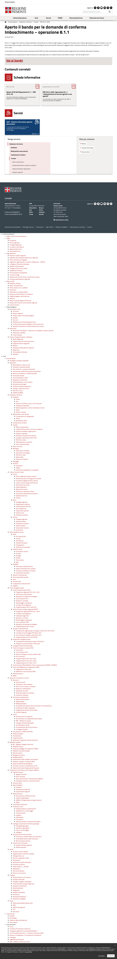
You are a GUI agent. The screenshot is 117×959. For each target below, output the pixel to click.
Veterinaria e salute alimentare (22, 862)
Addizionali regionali (19, 907)
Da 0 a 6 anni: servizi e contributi (25, 686)
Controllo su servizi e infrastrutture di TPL (25, 766)
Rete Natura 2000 (21, 421)
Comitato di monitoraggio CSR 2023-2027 (28, 633)
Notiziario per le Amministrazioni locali (24, 322)
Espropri (15, 318)
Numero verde (58, 206)
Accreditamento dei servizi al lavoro (26, 727)
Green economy (17, 446)
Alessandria (33, 208)
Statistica (15, 354)
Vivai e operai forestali (22, 444)
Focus (11, 927)
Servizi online (86, 152)
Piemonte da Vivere (97, 18)
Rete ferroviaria (17, 753)
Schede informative (87, 148)
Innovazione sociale (22, 551)
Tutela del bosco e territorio (24, 442)
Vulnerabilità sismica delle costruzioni (27, 839)
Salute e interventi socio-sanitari (25, 569)
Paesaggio (16, 461)
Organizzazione (11, 253)
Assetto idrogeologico (22, 798)
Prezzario (19, 787)
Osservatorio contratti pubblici (19, 292)
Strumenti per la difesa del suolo (25, 796)
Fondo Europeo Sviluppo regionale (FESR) (25, 609)
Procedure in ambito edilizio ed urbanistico (29, 837)
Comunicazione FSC (22, 652)
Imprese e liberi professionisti (18, 920)
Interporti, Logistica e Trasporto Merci (24, 761)
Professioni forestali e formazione (26, 436)
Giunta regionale (14, 243)
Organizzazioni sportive (23, 504)
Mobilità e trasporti (15, 742)
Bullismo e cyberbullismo (23, 689)
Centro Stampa (17, 335)
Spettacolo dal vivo (21, 496)
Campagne (13, 937)
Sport (14, 500)
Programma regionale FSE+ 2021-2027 (28, 592)
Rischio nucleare (21, 412)
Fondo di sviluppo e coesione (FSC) (23, 648)
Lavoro (15, 714)
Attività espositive (21, 487)
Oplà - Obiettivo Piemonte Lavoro (20, 942)
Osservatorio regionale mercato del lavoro (25, 740)
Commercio (16, 894)
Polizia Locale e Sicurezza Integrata (23, 316)
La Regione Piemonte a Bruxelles (19, 264)
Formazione (19, 819)
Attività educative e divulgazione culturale (28, 478)
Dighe (17, 802)
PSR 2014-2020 (21, 440)
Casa (14, 579)
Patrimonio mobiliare (19, 333)
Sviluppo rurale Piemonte (20, 629)
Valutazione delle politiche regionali (23, 348)
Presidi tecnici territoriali (20, 843)
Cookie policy (39, 227)
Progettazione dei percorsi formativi (26, 710)
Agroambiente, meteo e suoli (21, 365)
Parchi (18, 418)
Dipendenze (16, 869)
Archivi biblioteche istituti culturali (26, 476)
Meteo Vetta (19, 457)
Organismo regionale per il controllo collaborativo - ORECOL (27, 262)
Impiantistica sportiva (22, 511)
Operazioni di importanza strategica (26, 596)
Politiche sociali (17, 549)
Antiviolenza (19, 541)
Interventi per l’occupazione (24, 716)
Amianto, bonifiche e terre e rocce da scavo (29, 403)
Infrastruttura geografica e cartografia (27, 470)
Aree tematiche (11, 358)
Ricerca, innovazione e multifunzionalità (25, 373)
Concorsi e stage (14, 275)
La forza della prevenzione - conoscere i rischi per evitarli (27, 933)
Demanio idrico (17, 783)
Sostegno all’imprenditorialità (25, 723)
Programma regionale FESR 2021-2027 (28, 611)
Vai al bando (14, 60)
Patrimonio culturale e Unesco (25, 491)
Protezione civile (18, 807)
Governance (19, 650)
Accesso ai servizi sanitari (20, 852)
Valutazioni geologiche (22, 828)
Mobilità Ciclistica (18, 746)
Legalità (15, 586)
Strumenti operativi (18, 871)
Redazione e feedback (61, 227)
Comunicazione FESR (22, 622)
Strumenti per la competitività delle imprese (29, 719)
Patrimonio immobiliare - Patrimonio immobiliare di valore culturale (33, 331)
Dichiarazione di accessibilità (12, 227)
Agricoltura (13, 363)
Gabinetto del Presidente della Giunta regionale (24, 258)
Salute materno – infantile (20, 867)
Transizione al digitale (19, 899)
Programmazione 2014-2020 (25, 626)
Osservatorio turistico (22, 528)
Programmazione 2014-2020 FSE (26, 607)
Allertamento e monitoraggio (24, 811)
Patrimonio (13, 328)
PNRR (60, 18)
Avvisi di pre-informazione (24, 594)
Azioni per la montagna (23, 453)
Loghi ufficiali (49, 227)
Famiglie (18, 556)
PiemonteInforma (76, 18)
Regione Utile (10, 281)
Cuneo (31, 214)
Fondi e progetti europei (17, 588)
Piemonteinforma (15, 251)
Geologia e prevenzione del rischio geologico (26, 824)
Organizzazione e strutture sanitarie (23, 854)
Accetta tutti (111, 955)
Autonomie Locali (15, 309)
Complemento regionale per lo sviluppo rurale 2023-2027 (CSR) (35, 631)
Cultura (15, 474)
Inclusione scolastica (22, 695)
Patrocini (12, 298)
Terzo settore (20, 560)
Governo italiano (10, 2)
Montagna (16, 448)
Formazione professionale (20, 697)
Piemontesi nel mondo (23, 485)
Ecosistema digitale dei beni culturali (27, 481)
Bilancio (15, 346)
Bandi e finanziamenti (16, 286)
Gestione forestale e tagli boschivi (21, 169)
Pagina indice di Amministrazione (16, 236)
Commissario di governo (20, 804)
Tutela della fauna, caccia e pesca (22, 382)
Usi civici (15, 320)
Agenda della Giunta (16, 249)
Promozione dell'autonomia (24, 566)
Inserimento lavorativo (23, 573)
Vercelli (41, 214)
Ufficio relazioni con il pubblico (19, 288)
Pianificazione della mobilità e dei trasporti (25, 759)
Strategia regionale (21, 502)
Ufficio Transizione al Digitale (18, 260)
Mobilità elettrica (18, 757)
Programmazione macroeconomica (23, 341)
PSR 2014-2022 (18, 391)
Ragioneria (16, 350)
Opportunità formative (22, 699)
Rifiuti (18, 410)
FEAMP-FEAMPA (18, 393)
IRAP (14, 905)
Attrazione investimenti (20, 886)
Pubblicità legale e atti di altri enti (19, 296)
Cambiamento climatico (18, 155)
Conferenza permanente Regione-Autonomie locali (28, 324)
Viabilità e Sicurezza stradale (21, 751)
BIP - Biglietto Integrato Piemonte (23, 744)
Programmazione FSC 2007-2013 (26, 663)
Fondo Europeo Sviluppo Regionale (23, 884)
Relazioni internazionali (17, 266)
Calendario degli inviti (22, 616)
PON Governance (18, 674)
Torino (41, 210)
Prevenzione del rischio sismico (22, 834)
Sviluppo (12, 875)
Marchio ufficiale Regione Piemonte (20, 301)
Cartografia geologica (22, 826)
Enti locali (16, 311)
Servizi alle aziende (18, 376)
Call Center (13, 290)
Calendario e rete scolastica (24, 684)
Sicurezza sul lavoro (19, 864)
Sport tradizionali (21, 508)
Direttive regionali (21, 712)
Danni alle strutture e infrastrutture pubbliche (29, 779)
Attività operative (21, 847)
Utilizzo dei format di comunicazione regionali (23, 303)
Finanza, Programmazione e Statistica (21, 337)
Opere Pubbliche (18, 785)
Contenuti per (10, 914)
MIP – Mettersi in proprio (23, 721)
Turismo (15, 517)
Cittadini (12, 916)
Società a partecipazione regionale (20, 279)
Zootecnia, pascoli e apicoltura (22, 386)
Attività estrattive (18, 888)
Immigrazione (20, 545)
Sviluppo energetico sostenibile (22, 882)
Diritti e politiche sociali (16, 532)
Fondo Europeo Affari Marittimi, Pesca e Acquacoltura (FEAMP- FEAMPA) (35, 665)
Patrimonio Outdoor (22, 459)
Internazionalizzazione (19, 897)
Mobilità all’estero (21, 704)
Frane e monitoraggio (22, 830)
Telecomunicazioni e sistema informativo (28, 822)
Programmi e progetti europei (21, 639)
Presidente (13, 240)
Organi (8, 238)
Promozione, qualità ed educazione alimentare (27, 371)
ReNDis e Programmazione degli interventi (28, 800)
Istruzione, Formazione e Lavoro (19, 678)
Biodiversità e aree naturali (19, 151)
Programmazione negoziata (21, 343)
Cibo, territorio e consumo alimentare (24, 369)
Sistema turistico (21, 521)
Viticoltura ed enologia (19, 384)
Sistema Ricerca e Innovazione (22, 877)
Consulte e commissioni (17, 247)
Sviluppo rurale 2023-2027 (21, 388)
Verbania (41, 212)
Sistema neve (20, 513)
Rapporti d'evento (21, 774)
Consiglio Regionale (15, 245)
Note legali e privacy (28, 227)
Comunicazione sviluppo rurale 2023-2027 (29, 635)
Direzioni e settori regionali (18, 255)
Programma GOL (18, 738)
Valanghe (18, 832)
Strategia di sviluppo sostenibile (19, 361)
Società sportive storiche (23, 506)
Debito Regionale (18, 339)
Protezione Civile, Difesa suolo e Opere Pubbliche (24, 770)
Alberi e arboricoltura (18, 162)
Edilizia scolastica (18, 734)
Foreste (13, 158)
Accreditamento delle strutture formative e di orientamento (34, 706)
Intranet (89, 227)
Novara (41, 208)
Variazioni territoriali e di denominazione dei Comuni (28, 326)
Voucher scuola (20, 682)
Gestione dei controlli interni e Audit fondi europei (24, 277)
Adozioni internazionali (20, 575)
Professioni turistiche (22, 523)
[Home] (5, 22)
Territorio (15, 463)
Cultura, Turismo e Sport (17, 472)
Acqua (18, 399)
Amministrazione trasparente (18, 273)
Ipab (17, 562)
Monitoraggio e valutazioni (24, 603)
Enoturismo (19, 530)
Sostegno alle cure (18, 856)
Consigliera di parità (22, 729)
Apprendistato (20, 701)
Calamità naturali (18, 772)
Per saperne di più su (22, 95)
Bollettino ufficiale (15, 283)
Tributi (11, 901)
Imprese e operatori (17, 172)
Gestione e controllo (22, 601)
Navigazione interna (19, 755)
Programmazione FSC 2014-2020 (26, 661)
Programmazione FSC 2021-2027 (26, 659)
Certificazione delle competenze (25, 708)
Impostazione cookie (61, 220)
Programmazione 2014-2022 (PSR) (26, 637)
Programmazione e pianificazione (26, 809)
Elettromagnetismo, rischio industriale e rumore (30, 408)
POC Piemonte (20, 656)
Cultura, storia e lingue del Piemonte (27, 483)
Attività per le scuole (22, 691)
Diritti (14, 534)
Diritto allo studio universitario (25, 693)
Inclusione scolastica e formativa (25, 571)
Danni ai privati (20, 776)
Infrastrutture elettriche (23, 789)
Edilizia (18, 468)
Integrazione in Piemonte (23, 669)
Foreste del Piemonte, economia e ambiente (24, 165)
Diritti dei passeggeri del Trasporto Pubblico (26, 749)
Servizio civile (17, 581)
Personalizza (101, 955)
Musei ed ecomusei (22, 489)
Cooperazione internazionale (21, 584)
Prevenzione (16, 860)
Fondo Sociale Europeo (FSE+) (22, 590)
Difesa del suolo (17, 794)
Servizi (48, 18)
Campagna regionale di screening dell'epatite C (23, 931)
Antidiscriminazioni (21, 543)
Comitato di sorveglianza (23, 605)
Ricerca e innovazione (19, 873)
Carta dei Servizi (14, 305)
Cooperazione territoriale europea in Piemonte (30, 641)
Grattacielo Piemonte (16, 271)
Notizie (84, 144)
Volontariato (19, 817)
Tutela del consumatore (23, 547)
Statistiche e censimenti (20, 380)
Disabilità (15, 564)
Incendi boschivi (21, 813)
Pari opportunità (21, 536)
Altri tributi (16, 912)
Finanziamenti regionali (23, 791)
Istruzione (16, 680)
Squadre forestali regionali (24, 845)
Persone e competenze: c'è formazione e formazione (25, 935)
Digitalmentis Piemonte (17, 939)
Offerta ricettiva (20, 526)
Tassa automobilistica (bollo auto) (23, 903)
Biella (31, 212)
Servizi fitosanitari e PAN (20, 378)
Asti (30, 210)
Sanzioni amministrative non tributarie (21, 294)
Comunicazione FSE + (22, 599)
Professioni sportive (22, 515)
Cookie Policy (28, 952)
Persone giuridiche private (20, 577)
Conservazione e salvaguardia (25, 416)
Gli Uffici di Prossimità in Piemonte (20, 929)
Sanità (11, 849)
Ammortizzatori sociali (22, 725)
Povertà (18, 554)
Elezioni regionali (18, 313)
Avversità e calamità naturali (21, 367)
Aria (17, 401)
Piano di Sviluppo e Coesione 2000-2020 (28, 654)
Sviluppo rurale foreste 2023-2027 (26, 438)
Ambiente (14, 148)
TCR (14, 909)
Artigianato (16, 890)
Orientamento (17, 736)
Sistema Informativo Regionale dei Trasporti (26, 768)
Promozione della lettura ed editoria (27, 493)
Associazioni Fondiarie (22, 451)
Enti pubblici (13, 918)
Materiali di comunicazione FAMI (25, 671)
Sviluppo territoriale (19, 879)
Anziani (18, 558)
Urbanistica (19, 466)
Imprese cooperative (19, 892)
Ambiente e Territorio (16, 144)
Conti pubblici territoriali (20, 352)
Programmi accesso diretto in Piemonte (28, 644)
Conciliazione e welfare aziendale (23, 731)
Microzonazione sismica (23, 841)
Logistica (18, 815)
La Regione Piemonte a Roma (18, 268)
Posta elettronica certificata (77, 227)
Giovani (18, 539)
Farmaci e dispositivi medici (21, 858)
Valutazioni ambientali (22, 406)
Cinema (18, 498)
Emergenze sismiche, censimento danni (28, 781)
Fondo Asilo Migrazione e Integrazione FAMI (26, 667)
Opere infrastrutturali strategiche (22, 764)
